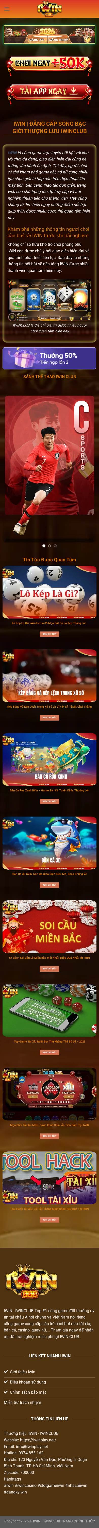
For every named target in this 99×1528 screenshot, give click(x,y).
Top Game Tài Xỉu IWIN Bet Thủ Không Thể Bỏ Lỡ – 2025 (49, 1041)
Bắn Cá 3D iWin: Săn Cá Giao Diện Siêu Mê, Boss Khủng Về (49, 874)
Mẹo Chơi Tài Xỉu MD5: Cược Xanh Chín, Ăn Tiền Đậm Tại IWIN (49, 1125)
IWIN (8, 1310)
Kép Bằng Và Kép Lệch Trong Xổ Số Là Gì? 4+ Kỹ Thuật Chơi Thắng (49, 706)
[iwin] (50, 9)
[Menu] (7, 9)
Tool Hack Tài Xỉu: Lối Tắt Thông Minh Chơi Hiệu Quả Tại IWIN (49, 1209)
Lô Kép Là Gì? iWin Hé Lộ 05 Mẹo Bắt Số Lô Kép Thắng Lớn (49, 623)
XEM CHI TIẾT (49, 634)
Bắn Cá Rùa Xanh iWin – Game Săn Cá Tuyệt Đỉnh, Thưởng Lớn (49, 790)
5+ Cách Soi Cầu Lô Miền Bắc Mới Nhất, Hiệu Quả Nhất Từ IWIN (49, 958)
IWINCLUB (24, 1310)
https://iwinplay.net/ (38, 1440)
